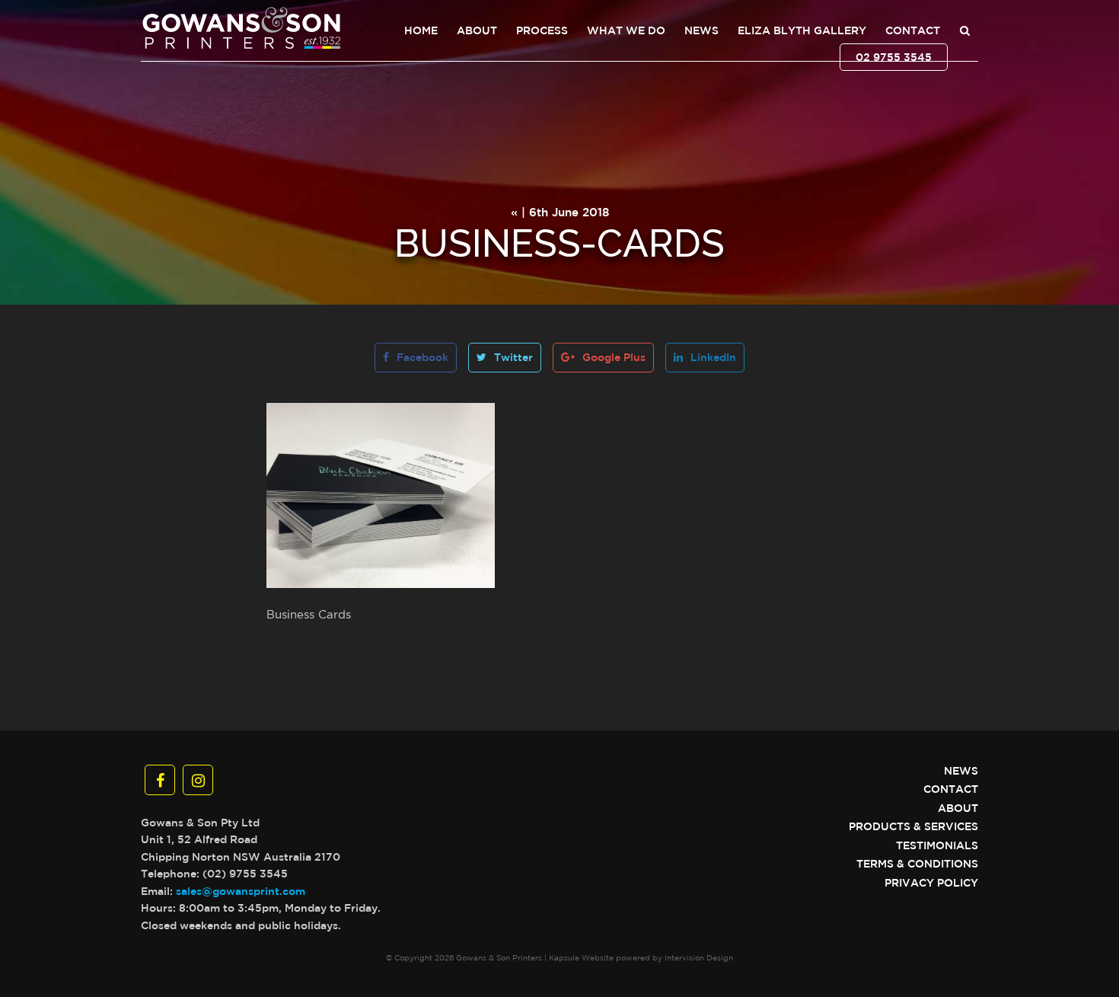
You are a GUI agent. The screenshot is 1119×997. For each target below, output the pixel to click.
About (477, 30)
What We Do (626, 30)
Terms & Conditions (917, 864)
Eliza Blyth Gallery (802, 30)
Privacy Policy (931, 883)
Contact (912, 30)
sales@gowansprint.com (240, 891)
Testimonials (937, 845)
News (701, 30)
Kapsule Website (581, 957)
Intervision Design (699, 957)
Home (421, 30)
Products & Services (913, 826)
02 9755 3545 (894, 57)
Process (542, 30)
